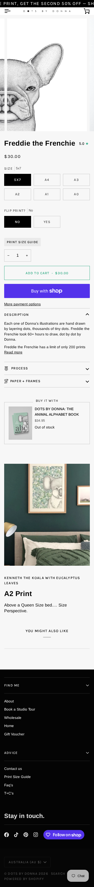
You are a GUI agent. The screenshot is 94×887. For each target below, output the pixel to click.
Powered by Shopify (24, 879)
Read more (13, 352)
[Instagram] (35, 834)
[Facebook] (6, 834)
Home (9, 726)
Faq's (8, 785)
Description (16, 315)
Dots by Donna (22, 873)
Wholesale (12, 718)
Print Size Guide (22, 242)
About (9, 701)
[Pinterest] (26, 834)
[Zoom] (16, 121)
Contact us (13, 769)
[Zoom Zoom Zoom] (47, 75)
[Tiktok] (16, 834)
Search (58, 873)
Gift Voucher (14, 734)
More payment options (22, 304)
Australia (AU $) (25, 862)
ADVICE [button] (11, 753)
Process (19, 368)
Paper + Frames (25, 381)
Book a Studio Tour (19, 709)
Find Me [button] (12, 685)
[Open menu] (12, 11)
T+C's (9, 793)
